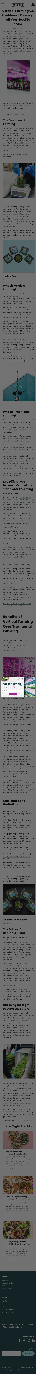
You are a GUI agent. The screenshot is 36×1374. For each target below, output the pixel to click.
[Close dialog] (32, 679)
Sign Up (13, 693)
